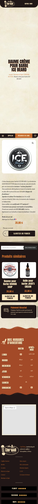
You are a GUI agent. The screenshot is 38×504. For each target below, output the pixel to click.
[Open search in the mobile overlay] (19, 248)
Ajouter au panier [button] (10, 297)
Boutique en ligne (18, 75)
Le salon (3, 468)
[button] (2, 135)
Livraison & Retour (25, 475)
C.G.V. (21, 471)
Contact (3, 475)
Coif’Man (23, 447)
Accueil (11, 75)
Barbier (3, 465)
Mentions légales (24, 468)
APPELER (10, 136)
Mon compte (23, 461)
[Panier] (35, 135)
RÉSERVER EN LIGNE (24, 136)
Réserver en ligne (5, 471)
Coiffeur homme (5, 461)
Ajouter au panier (22, 233)
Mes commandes (24, 465)
